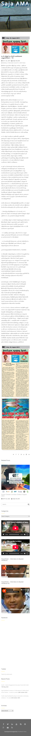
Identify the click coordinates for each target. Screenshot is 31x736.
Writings (22, 63)
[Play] (3, 534)
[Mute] (25, 534)
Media (5, 63)
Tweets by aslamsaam (6, 674)
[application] (15, 528)
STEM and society (13, 63)
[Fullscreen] (27, 534)
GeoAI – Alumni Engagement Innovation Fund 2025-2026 (15, 685)
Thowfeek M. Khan (22, 731)
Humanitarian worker (11, 7)
